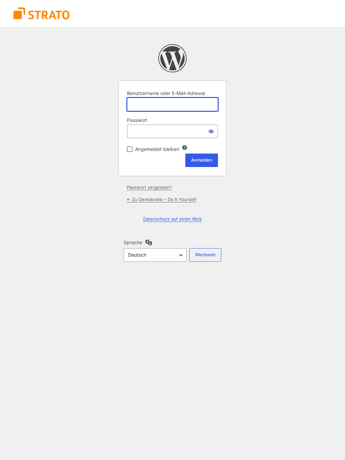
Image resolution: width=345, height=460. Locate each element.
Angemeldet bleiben (157, 149)
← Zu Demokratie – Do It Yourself (161, 199)
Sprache (133, 242)
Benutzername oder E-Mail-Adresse (166, 93)
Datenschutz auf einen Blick (172, 219)
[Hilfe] (185, 147)
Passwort (137, 120)
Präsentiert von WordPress (172, 58)
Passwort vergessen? (149, 187)
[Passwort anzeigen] (211, 131)
